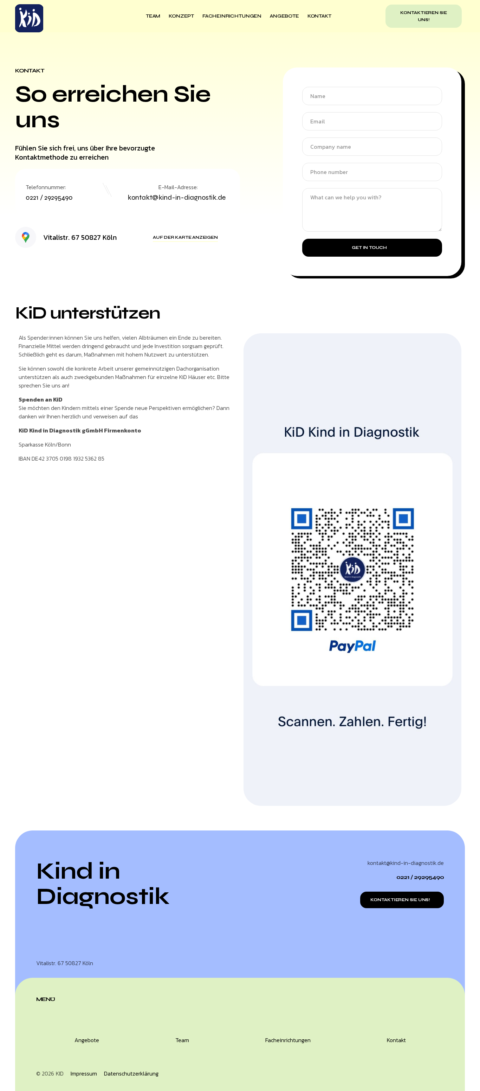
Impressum (84, 1073)
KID (60, 1073)
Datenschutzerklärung (131, 1073)
